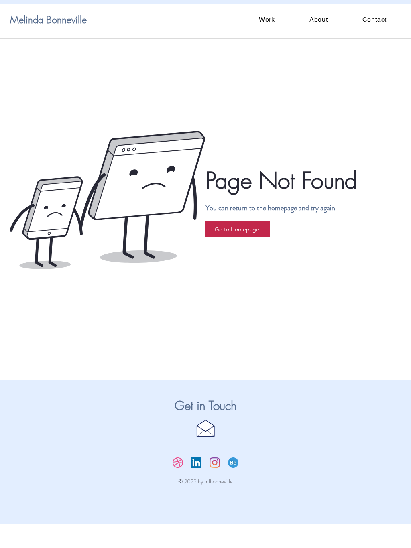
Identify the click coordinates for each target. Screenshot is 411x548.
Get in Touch (206, 406)
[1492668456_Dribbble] (178, 462)
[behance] (233, 462)
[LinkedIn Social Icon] (196, 462)
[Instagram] (215, 462)
